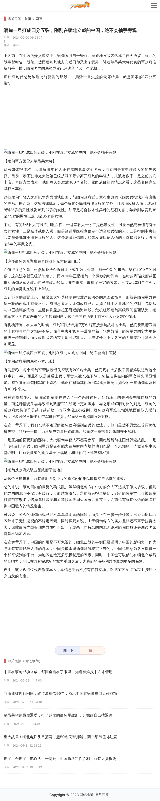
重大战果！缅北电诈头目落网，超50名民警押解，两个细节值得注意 (60, 737)
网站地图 (86, 794)
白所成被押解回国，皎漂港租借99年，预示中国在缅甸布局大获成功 (60, 693)
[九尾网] (80, 5)
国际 (39, 19)
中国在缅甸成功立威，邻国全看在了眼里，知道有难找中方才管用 (58, 672)
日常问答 (102, 794)
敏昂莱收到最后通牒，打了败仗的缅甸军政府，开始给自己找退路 (58, 715)
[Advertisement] (80, 118)
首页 (28, 19)
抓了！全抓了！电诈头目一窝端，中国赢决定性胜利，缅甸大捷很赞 (60, 758)
